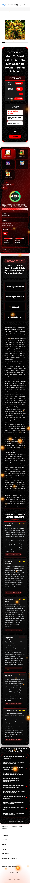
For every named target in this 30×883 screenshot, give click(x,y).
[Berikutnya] (28, 30)
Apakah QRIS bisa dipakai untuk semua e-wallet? (15, 802)
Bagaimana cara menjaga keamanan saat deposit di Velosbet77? (15, 780)
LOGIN (15, 131)
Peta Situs (19, 879)
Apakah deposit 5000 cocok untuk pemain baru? (15, 797)
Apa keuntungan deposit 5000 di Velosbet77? (15, 757)
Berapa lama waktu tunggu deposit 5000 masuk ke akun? (15, 791)
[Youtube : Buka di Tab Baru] (20, 876)
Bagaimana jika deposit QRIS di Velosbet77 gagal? (15, 768)
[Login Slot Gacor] (5, 5)
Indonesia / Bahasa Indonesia (9, 866)
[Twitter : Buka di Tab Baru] (13, 876)
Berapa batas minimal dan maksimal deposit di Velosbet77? (15, 773)
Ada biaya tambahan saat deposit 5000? (15, 808)
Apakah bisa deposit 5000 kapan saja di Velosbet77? (15, 762)
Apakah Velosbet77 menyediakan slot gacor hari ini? (15, 813)
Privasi (9, 879)
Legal (14, 879)
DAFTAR (15, 136)
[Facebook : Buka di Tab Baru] (10, 876)
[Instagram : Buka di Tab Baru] (17, 876)
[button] (20, 5)
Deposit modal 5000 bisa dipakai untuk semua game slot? (15, 786)
